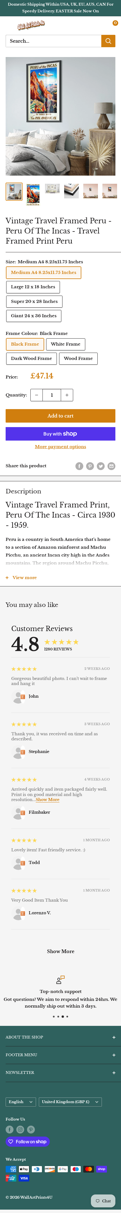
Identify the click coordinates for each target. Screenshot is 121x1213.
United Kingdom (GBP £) (65, 1102)
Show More (47, 799)
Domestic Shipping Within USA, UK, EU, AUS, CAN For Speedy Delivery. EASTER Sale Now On (60, 7)
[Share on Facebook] (79, 466)
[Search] (108, 41)
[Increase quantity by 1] (67, 395)
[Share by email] (111, 466)
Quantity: (16, 395)
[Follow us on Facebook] (10, 1129)
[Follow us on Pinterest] (31, 1129)
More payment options (60, 446)
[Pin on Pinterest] (90, 466)
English (16, 1102)
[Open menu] (8, 25)
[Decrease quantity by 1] (36, 395)
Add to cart (60, 416)
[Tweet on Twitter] (101, 466)
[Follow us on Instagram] (20, 1129)
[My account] (99, 25)
